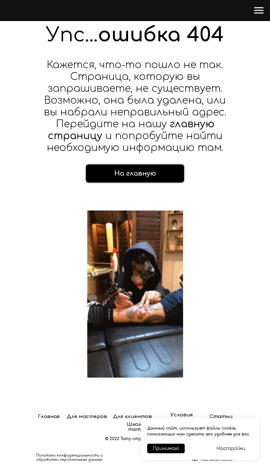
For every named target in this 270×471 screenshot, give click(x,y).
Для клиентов (132, 416)
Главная (49, 416)
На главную (135, 173)
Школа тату (136, 427)
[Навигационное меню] (258, 10)
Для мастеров (87, 416)
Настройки (230, 448)
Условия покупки (181, 417)
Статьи (221, 416)
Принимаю (166, 448)
